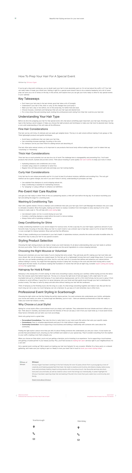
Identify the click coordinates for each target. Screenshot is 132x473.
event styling (52, 210)
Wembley (81, 421)
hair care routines (86, 160)
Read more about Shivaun (41, 380)
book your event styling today (91, 348)
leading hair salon (79, 340)
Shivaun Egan (32, 82)
